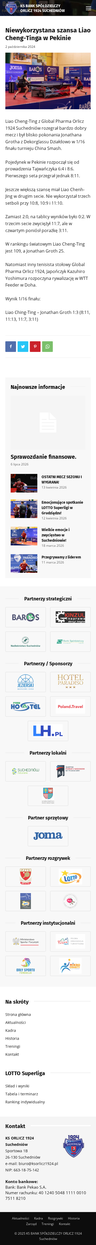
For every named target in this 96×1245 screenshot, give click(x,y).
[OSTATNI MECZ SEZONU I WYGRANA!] (24, 483)
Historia (12, 1038)
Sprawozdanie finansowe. (43, 456)
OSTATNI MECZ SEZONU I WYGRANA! (62, 479)
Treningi (12, 1046)
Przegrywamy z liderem (61, 557)
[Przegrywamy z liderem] (24, 563)
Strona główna (18, 1014)
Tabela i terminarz (21, 1093)
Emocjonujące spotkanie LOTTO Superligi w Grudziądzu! (62, 507)
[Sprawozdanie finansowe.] (48, 423)
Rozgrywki (55, 1218)
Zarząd (31, 1224)
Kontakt (12, 1054)
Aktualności (15, 1022)
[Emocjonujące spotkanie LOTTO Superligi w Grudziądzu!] (24, 508)
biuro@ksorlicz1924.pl (38, 1163)
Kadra (10, 1030)
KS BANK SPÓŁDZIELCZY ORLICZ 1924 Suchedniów (42, 8)
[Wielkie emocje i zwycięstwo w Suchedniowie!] (24, 536)
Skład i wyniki (17, 1085)
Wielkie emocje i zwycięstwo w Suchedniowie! (56, 535)
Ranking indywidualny (25, 1101)
